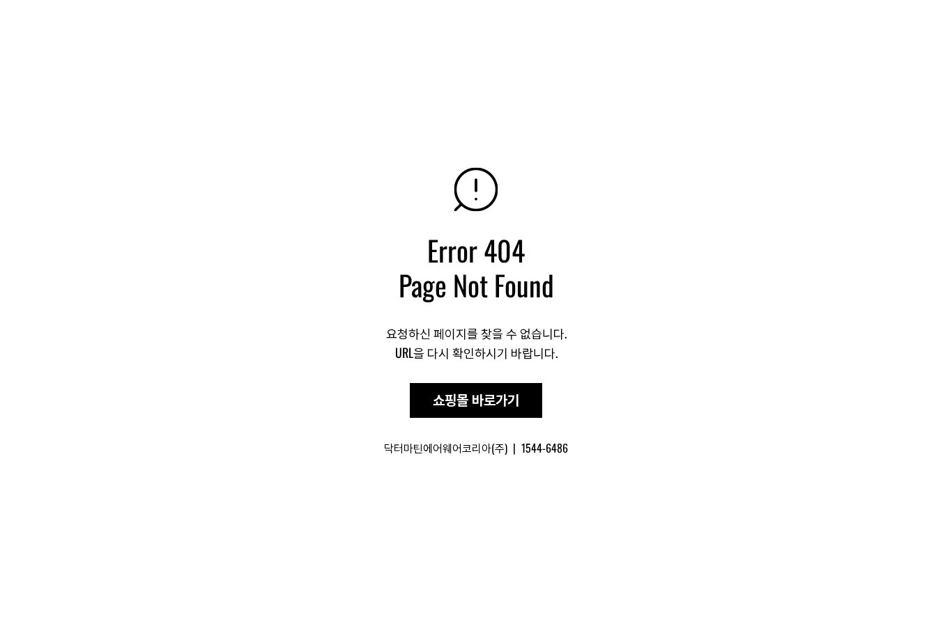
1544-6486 (544, 447)
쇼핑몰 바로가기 (476, 400)
